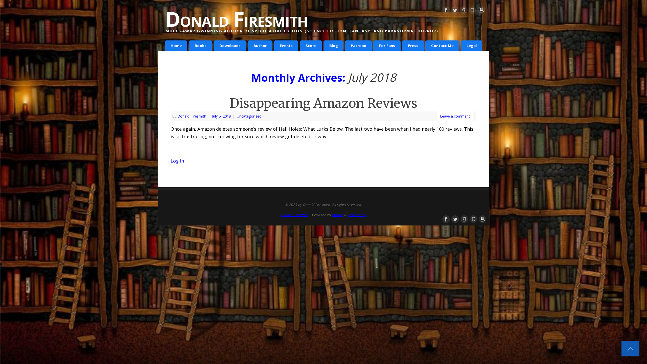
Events (286, 45)
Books (200, 45)
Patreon (358, 45)
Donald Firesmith (237, 19)
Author (260, 45)
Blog (333, 45)
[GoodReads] (464, 11)
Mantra (337, 215)
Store (311, 45)
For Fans (387, 45)
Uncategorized (249, 116)
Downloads (230, 45)
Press (413, 45)
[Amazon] (481, 11)
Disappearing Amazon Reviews (323, 103)
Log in (177, 161)
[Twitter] (455, 11)
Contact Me (442, 45)
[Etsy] (472, 11)
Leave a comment (455, 116)
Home (176, 45)
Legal (472, 45)
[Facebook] (446, 11)
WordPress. (357, 215)
